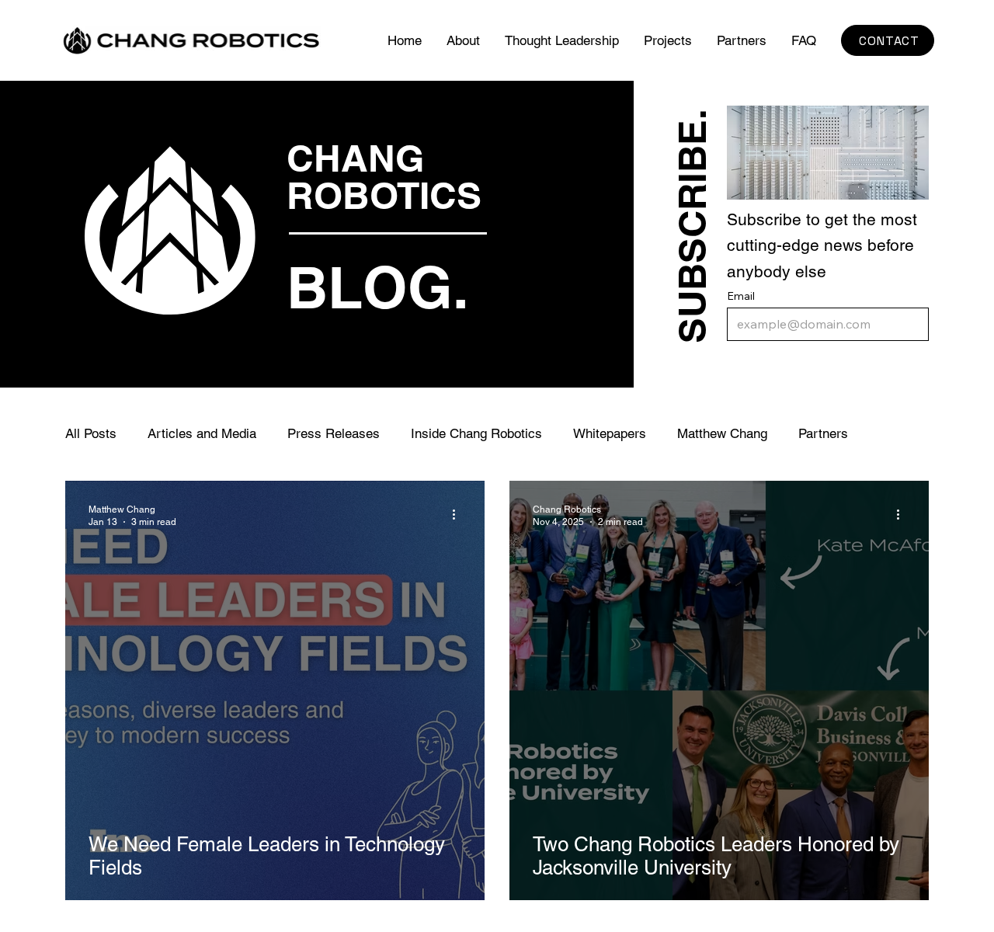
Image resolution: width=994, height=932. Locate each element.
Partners (823, 433)
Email (741, 295)
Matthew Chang (722, 433)
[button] (668, 40)
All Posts (90, 433)
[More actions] (459, 515)
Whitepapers (609, 433)
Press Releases (333, 433)
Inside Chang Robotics (476, 433)
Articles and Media (202, 433)
